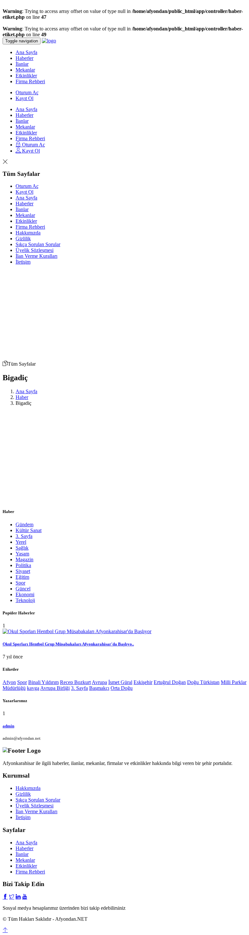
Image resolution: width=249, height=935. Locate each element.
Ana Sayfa (26, 52)
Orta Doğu (122, 688)
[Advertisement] (131, 310)
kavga (33, 688)
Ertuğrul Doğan (170, 682)
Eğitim (22, 577)
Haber (22, 397)
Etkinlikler (26, 75)
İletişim (23, 262)
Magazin (24, 559)
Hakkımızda (28, 232)
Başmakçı (99, 688)
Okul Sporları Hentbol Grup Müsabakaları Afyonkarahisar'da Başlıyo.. (68, 644)
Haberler (24, 58)
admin (8, 726)
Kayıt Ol (24, 98)
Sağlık (22, 548)
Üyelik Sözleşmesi (34, 250)
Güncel (23, 588)
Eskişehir (143, 682)
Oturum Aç (27, 92)
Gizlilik (23, 238)
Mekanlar (25, 70)
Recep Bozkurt (75, 682)
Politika (23, 565)
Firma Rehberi (30, 81)
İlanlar (22, 64)
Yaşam (22, 553)
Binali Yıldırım (43, 682)
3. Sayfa (24, 536)
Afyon (9, 682)
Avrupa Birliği (55, 688)
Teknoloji (25, 600)
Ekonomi (25, 594)
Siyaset (23, 571)
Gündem (24, 524)
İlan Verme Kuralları (36, 256)
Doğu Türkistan (203, 682)
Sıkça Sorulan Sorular (38, 244)
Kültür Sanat (29, 530)
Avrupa (99, 682)
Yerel (21, 542)
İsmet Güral (120, 682)
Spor (20, 583)
